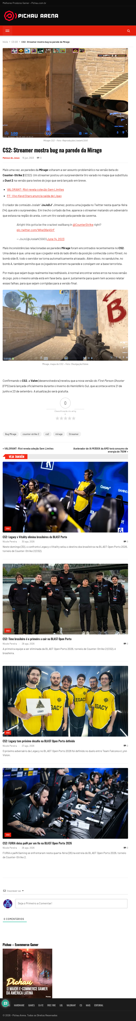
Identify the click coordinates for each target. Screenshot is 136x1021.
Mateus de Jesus (11, 157)
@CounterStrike (83, 224)
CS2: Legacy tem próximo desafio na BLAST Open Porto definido (39, 741)
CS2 (8, 528)
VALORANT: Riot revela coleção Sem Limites (35, 189)
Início (5, 41)
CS (81, 1005)
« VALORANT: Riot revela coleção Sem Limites (28, 448)
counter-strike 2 (31, 434)
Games (31, 1005)
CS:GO (15, 41)
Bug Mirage (10, 434)
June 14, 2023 (55, 239)
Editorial (98, 1005)
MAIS (88, 1005)
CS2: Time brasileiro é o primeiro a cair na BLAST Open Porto (37, 639)
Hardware (19, 1005)
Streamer (74, 434)
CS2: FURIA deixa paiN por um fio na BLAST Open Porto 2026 (37, 843)
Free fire (51, 1005)
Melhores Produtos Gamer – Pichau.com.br (24, 2)
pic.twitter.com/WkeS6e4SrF (36, 230)
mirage (59, 434)
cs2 (47, 434)
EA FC (40, 1005)
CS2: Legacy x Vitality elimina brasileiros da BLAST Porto (35, 537)
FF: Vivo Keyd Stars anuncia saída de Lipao (34, 196)
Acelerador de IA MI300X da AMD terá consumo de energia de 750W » (100, 450)
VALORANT (71, 1005)
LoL (61, 1005)
